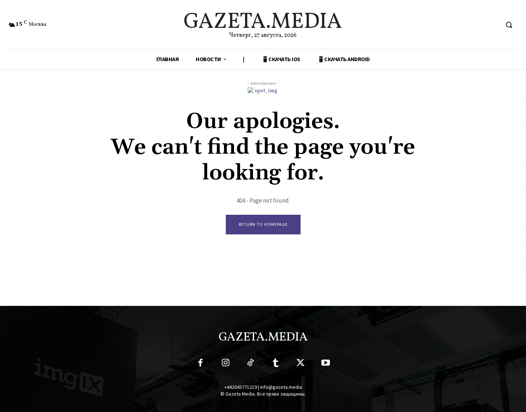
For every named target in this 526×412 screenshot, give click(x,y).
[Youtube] (325, 364)
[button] (508, 24)
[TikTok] (250, 364)
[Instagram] (225, 364)
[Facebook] (200, 364)
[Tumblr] (275, 364)
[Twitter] (300, 364)
